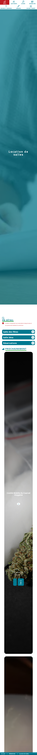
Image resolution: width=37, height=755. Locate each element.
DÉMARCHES (12, 753)
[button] (4, 2)
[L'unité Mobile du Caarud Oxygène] (18, 503)
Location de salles (24, 753)
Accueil (3, 753)
